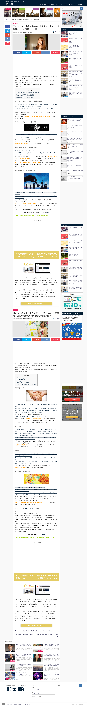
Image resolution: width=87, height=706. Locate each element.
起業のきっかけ (20, 377)
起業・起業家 (16, 23)
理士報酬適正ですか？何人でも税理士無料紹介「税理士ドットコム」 (39, 215)
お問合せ (80, 4)
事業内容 (18, 381)
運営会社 (20, 704)
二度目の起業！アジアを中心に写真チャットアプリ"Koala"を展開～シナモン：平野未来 (36, 634)
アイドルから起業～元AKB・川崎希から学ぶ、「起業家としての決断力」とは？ (36, 630)
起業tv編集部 (57, 31)
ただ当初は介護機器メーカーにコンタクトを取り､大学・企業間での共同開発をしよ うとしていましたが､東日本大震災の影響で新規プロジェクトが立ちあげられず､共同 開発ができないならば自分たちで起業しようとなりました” (36, 410)
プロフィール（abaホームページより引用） (26, 384)
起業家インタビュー (55, 4)
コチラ (47, 212)
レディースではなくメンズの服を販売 (25, 94)
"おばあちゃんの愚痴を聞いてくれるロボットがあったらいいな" (30, 416)
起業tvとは (46, 4)
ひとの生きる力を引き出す (22, 382)
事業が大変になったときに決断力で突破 (25, 95)
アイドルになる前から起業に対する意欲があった (27, 92)
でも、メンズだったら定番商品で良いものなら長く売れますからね (31, 137)
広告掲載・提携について (27, 704)
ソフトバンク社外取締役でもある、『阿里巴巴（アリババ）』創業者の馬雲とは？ (75, 165)
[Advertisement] (36, 65)
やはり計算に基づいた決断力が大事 (24, 97)
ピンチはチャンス (20, 379)
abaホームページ (28, 508)
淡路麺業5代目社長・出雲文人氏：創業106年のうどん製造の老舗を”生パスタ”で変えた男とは (74, 159)
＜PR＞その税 (18, 215)
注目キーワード (64, 4)
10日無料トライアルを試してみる (36, 303)
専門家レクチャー (72, 4)
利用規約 (16, 704)
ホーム (41, 4)
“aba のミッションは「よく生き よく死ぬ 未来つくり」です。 (30, 487)
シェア (8, 27)
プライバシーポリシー (9, 704)
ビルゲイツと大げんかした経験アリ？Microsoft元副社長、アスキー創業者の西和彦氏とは (74, 139)
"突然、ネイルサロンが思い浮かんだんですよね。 (27, 150)
